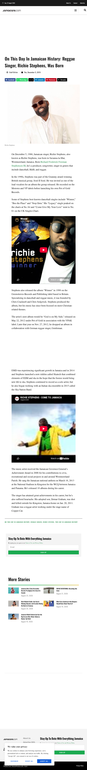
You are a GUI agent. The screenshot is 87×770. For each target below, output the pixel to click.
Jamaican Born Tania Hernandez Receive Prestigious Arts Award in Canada (30, 590)
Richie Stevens (48, 522)
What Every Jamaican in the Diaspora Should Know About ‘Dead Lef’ (66, 602)
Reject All (29, 761)
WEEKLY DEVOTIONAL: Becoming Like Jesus (66, 589)
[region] (29, 754)
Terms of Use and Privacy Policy (34, 543)
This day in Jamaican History (66, 522)
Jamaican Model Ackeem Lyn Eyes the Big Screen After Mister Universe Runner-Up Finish (31, 616)
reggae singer (36, 522)
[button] (75, 10)
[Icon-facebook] (4, 748)
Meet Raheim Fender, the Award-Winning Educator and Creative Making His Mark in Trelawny (32, 603)
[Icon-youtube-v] (4, 750)
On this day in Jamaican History (17, 522)
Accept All (44, 761)
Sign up (43, 552)
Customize (14, 761)
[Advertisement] (46, 36)
